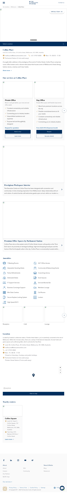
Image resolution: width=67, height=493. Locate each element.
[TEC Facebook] (4, 460)
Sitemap (43, 488)
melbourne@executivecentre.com (15, 55)
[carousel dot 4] (34, 40)
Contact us (61, 3)
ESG (24, 468)
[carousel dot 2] (32, 40)
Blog (45, 468)
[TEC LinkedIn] (11, 460)
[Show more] (4, 2)
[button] (33, 375)
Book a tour (17, 132)
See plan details (49, 136)
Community (26, 471)
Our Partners (6, 474)
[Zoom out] (60, 370)
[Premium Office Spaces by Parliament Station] (33, 245)
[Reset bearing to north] (60, 372)
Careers (5, 471)
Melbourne (13, 7)
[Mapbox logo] (7, 388)
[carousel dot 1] (31, 40)
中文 (58, 488)
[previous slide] (6, 25)
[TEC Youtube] (25, 460)
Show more (6, 70)
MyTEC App (6, 477)
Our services (7, 482)
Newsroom (47, 471)
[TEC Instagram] (18, 460)
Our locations (6, 7)
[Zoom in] (60, 367)
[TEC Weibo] (32, 460)
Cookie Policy (34, 488)
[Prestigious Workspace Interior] (33, 189)
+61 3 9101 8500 (36, 55)
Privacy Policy (13, 488)
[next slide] (60, 25)
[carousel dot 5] (36, 40)
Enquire (49, 132)
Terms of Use (23, 488)
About (4, 468)
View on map (33, 394)
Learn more (18, 136)
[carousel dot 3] (33, 40)
